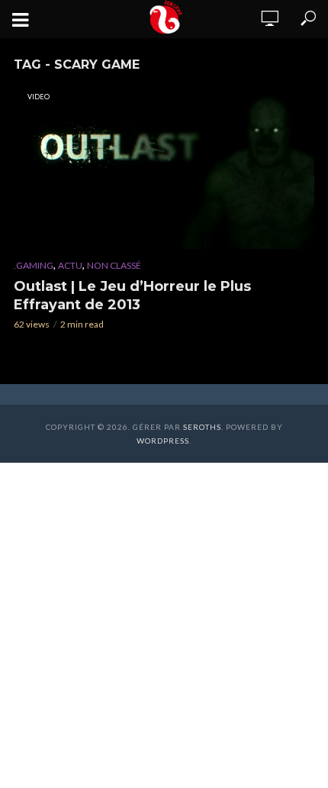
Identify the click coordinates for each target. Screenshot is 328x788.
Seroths (202, 426)
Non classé (114, 265)
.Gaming (33, 265)
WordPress (163, 440)
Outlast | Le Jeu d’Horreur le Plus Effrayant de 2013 (132, 295)
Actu (70, 265)
